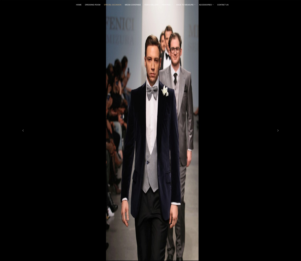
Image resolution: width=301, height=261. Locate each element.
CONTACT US (223, 4)
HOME (78, 4)
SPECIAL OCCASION (112, 4)
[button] (22, 130)
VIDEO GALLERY (151, 4)
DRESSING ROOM (92, 4)
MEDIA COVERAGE (133, 4)
